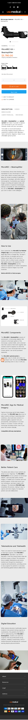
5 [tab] (14, 41)
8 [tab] (17, 41)
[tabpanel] (14, 32)
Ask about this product (7, 74)
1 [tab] (10, 41)
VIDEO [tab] (17, 109)
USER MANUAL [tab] (8, 115)
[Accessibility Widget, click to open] (2, 360)
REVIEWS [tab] (19, 115)
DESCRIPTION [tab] (7, 109)
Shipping (4, 57)
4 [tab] (13, 41)
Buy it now (14, 92)
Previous (2, 33)
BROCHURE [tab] (6, 112)
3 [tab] (12, 41)
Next (25, 33)
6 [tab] (15, 41)
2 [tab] (11, 41)
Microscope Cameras (7, 19)
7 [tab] (16, 41)
